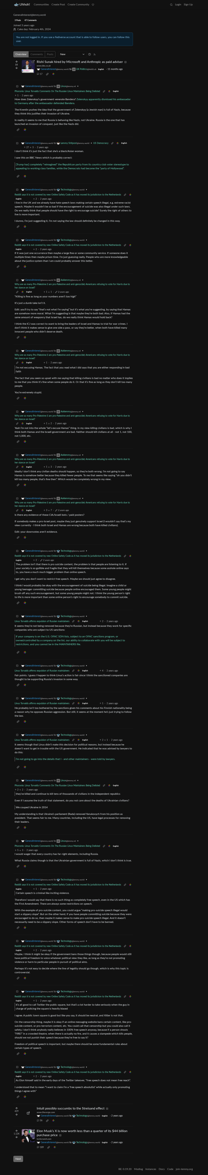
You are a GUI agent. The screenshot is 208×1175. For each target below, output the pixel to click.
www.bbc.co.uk (44, 66)
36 (41, 1120)
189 (42, 1147)
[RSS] (94, 54)
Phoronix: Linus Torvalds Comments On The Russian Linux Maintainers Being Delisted (57, 91)
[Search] (171, 4)
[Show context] (104, 91)
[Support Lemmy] (93, 4)
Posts (50, 54)
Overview (20, 54)
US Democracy (100, 143)
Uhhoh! (25, 4)
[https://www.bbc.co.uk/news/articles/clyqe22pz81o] (28, 66)
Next (18, 1159)
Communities (41, 4)
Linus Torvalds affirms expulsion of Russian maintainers (42, 621)
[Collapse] (17, 86)
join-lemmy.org (184, 1169)
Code (170, 1169)
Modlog (138, 1169)
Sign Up (188, 4)
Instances (150, 1169)
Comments (37, 54)
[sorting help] (89, 54)
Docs (162, 1169)
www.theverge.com (46, 1112)
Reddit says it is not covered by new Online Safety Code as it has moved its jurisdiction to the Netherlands (68, 195)
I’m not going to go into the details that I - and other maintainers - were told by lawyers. (65, 759)
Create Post (58, 4)
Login (178, 4)
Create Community (78, 4)
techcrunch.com (44, 1139)
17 (41, 74)
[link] (47, 74)
